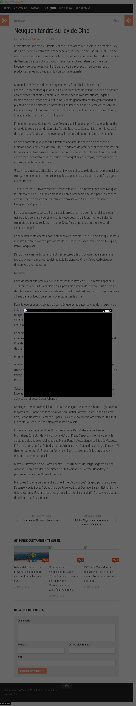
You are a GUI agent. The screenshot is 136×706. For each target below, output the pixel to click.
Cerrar (104, 310)
